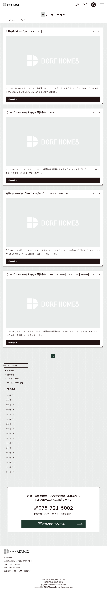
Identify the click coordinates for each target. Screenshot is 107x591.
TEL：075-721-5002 (12, 564)
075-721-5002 (53, 510)
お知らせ (10, 370)
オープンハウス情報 (15, 382)
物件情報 (10, 374)
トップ (7, 20)
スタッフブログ (13, 378)
